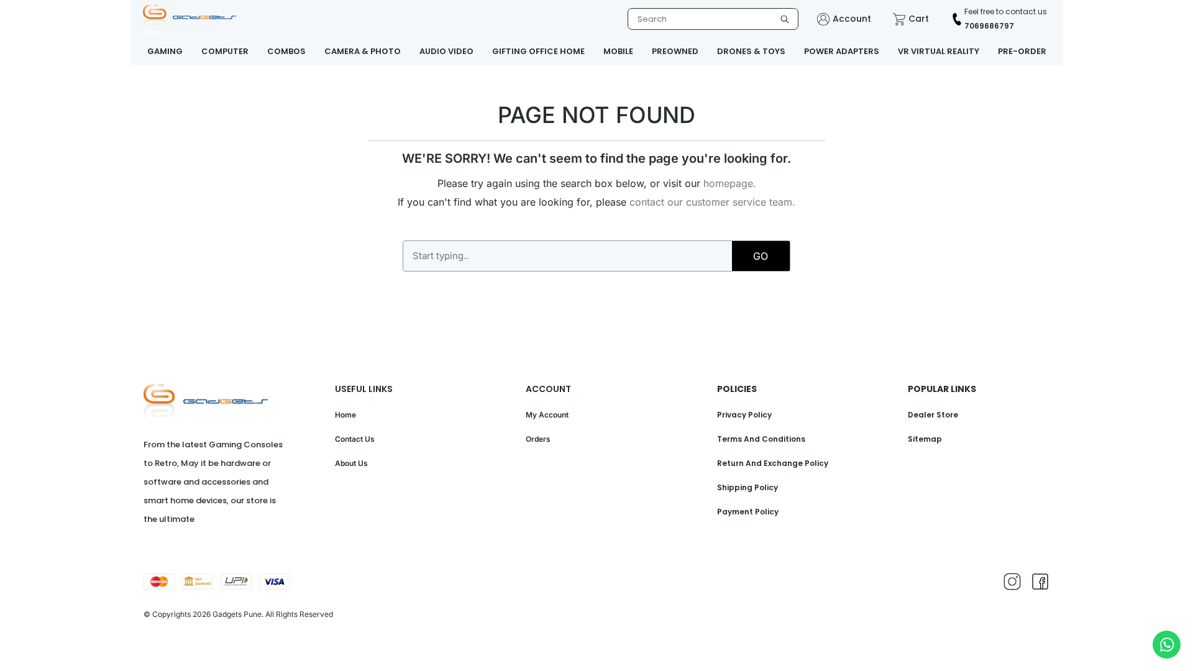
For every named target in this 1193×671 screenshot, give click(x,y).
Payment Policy (748, 511)
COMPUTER (225, 51)
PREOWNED (675, 51)
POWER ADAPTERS (841, 51)
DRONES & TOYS (751, 51)
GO (760, 256)
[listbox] (713, 19)
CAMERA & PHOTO (362, 51)
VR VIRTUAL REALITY (938, 51)
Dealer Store (933, 414)
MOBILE (618, 51)
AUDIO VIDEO (446, 51)
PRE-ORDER (1022, 51)
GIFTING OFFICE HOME (538, 51)
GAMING (165, 51)
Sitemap (925, 439)
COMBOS (286, 51)
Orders (538, 439)
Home (345, 414)
